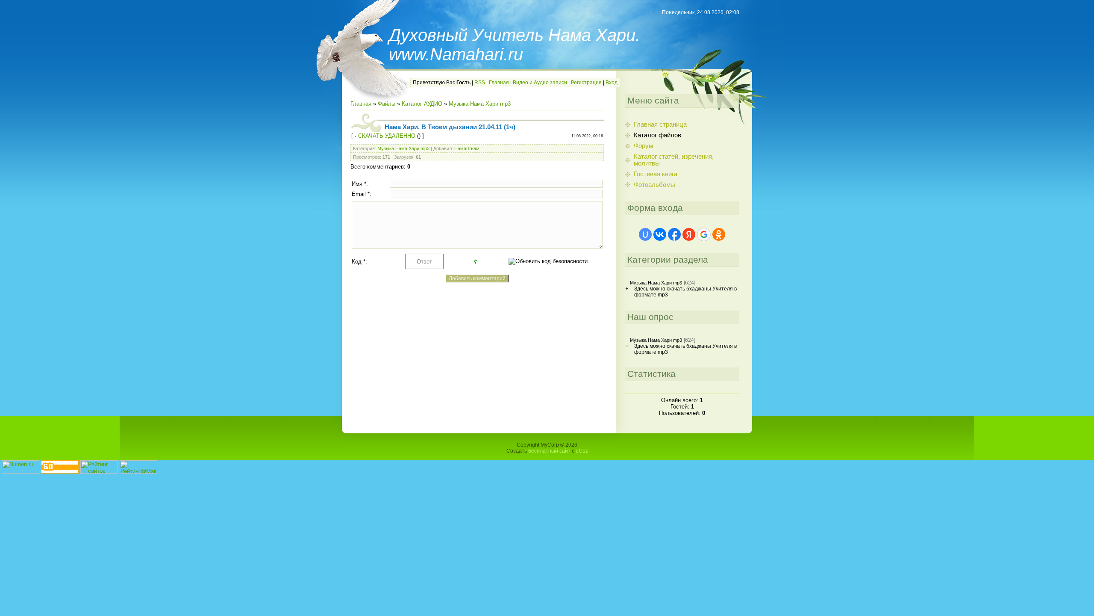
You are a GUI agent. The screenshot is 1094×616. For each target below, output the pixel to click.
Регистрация (586, 83)
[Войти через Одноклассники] (718, 234)
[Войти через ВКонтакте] (659, 234)
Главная (499, 83)
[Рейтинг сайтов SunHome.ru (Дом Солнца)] (99, 471)
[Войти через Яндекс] (688, 234)
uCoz (582, 451)
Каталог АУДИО (422, 104)
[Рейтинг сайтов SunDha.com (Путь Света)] (60, 471)
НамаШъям (466, 148)
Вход (612, 83)
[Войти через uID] (645, 234)
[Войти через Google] (704, 234)
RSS (479, 83)
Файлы (386, 104)
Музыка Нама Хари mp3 (480, 104)
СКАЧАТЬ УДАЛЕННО (386, 136)
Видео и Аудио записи (540, 83)
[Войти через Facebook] (674, 234)
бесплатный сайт (549, 451)
